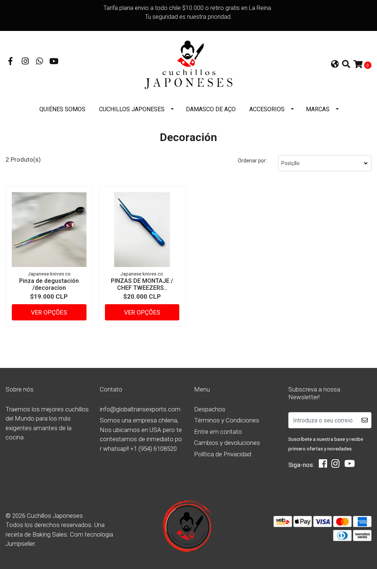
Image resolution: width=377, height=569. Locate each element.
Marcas (318, 109)
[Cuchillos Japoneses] (188, 64)
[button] (335, 65)
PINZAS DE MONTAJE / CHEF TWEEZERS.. (142, 284)
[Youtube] (54, 62)
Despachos (209, 409)
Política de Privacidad (222, 454)
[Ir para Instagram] (25, 62)
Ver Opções (49, 312)
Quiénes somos (62, 109)
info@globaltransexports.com (140, 409)
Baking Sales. (51, 534)
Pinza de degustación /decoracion (49, 284)
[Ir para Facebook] (11, 62)
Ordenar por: (252, 161)
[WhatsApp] (40, 62)
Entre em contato (218, 431)
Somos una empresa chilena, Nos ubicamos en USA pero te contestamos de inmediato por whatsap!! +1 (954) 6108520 (141, 434)
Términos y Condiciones (226, 420)
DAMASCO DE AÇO (211, 109)
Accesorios (267, 109)
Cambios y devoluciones (227, 442)
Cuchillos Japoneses (132, 109)
